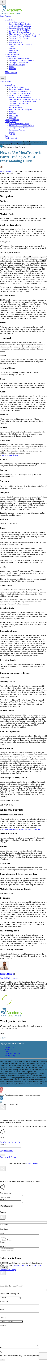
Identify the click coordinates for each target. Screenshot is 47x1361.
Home (2, 142)
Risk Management (15, 42)
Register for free (32, 1163)
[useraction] (2, 2)
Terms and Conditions (12, 1053)
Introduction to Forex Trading (19, 24)
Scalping (12, 46)
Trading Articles (10, 56)
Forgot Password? (6, 1151)
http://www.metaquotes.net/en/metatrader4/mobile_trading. (23, 829)
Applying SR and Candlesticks (20, 26)
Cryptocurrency (14, 40)
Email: (2, 1233)
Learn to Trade (10, 20)
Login (2, 16)
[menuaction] (2, 78)
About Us (8, 1049)
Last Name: (4, 1229)
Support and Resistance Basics (20, 28)
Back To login (5, 1142)
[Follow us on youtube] (3, 1038)
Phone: (2, 1242)
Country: (3, 1238)
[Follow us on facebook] (0, 1038)
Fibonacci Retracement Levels (20, 32)
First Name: (4, 1225)
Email (2, 1138)
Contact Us (9, 1051)
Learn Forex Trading (13, 142)
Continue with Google (8, 1157)
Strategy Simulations (12, 54)
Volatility (12, 48)
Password (3, 1144)
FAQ (6, 71)
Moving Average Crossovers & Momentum (24, 34)
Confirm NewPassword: (5, 1198)
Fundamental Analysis (17, 65)
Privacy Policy (10, 1056)
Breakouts (12, 52)
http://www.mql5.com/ (10, 455)
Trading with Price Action (18, 38)
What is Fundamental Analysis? (20, 44)
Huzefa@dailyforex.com (9, 978)
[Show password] (22, 1195)
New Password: (5, 1193)
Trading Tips (9, 1047)
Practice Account (11, 73)
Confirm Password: (7, 1251)
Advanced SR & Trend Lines (19, 30)
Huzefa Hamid (5, 171)
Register (8, 16)
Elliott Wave (13, 50)
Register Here (16, 1142)
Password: (3, 1246)
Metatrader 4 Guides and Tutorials (21, 61)
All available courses (16, 22)
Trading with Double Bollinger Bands (22, 36)
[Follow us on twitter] (5, 1038)
